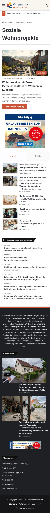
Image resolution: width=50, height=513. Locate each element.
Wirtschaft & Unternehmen (13, 464)
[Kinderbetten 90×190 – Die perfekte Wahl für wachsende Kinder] (10, 200)
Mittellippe (6, 484)
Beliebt (38, 156)
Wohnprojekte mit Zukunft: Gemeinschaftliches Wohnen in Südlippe (22, 86)
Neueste (13, 156)
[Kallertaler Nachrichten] (17, 5)
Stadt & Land (7, 468)
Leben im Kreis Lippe (10, 473)
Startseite (8, 22)
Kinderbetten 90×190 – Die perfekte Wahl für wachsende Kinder (32, 199)
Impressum (36, 504)
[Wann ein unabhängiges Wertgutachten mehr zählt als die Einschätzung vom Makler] (10, 168)
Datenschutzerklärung (25, 508)
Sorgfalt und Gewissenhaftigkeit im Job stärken (31, 224)
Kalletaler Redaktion (11, 79)
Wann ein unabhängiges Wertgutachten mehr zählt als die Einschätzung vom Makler (32, 167)
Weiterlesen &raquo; (14, 106)
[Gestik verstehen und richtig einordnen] (10, 213)
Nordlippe (6, 480)
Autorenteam (24, 504)
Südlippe (5, 475)
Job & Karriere (8, 489)
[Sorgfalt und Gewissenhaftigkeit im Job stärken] (10, 224)
